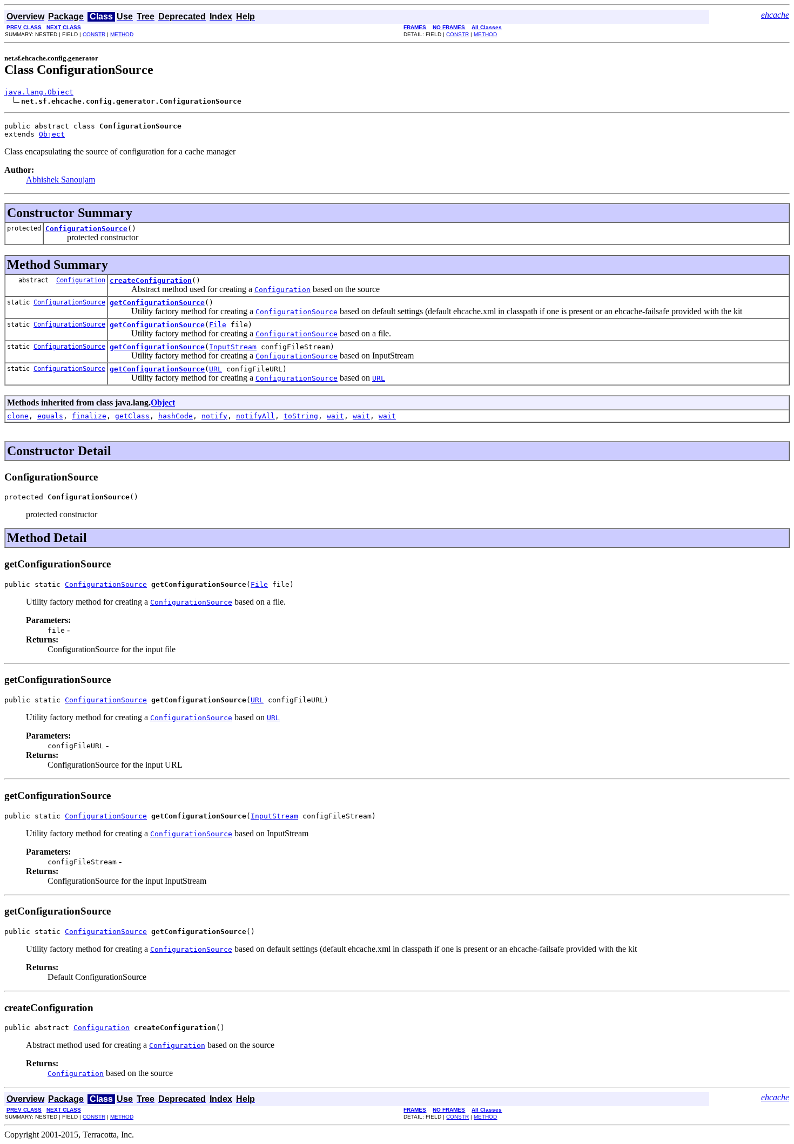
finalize (89, 416)
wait (335, 416)
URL (215, 369)
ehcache (775, 14)
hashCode (175, 416)
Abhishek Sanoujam (60, 179)
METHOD (121, 34)
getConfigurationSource (157, 303)
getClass (132, 416)
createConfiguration (151, 280)
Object (52, 134)
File (217, 325)
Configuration (80, 280)
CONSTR (94, 34)
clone (18, 416)
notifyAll (255, 416)
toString (301, 416)
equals (50, 416)
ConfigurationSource (86, 229)
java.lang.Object (38, 92)
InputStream (233, 347)
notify (214, 416)
